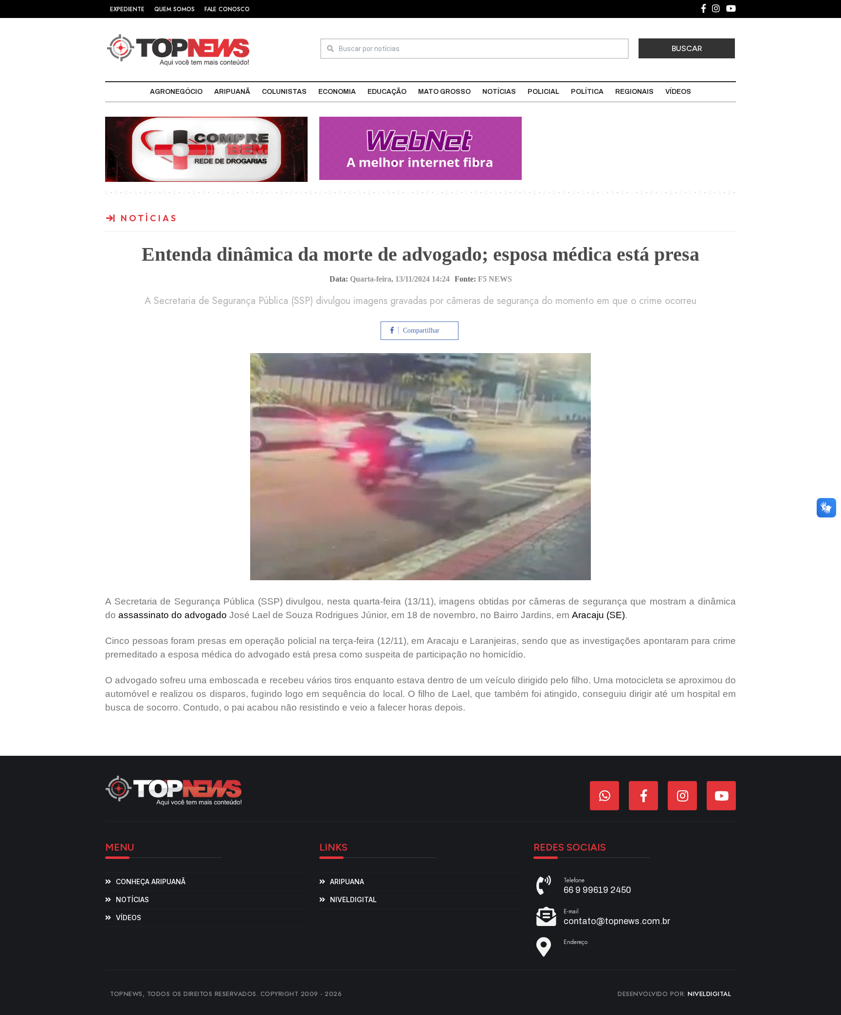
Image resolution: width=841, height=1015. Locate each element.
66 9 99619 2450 (597, 890)
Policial (543, 91)
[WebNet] (420, 147)
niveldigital (353, 899)
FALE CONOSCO (227, 9)
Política (587, 91)
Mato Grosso (444, 91)
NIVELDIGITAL (709, 993)
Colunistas (284, 91)
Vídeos (678, 91)
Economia (337, 91)
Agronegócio (176, 91)
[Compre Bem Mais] (206, 148)
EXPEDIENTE (127, 9)
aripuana (347, 881)
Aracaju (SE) (598, 615)
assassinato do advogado (172, 615)
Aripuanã (232, 91)
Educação (386, 91)
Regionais (634, 91)
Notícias (499, 91)
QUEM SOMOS (174, 9)
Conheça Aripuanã (150, 881)
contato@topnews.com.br (617, 921)
